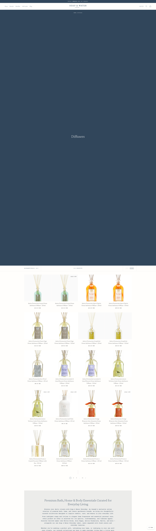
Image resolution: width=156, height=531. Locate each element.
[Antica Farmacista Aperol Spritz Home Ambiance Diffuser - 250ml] (91, 288)
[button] (141, 7)
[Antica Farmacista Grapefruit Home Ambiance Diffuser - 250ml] (91, 325)
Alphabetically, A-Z (31, 268)
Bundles (18, 6)
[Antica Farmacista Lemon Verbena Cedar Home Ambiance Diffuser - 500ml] (37, 403)
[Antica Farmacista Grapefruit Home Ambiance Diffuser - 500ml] (118, 325)
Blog (31, 6)
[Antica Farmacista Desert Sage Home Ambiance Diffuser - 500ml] (64, 325)
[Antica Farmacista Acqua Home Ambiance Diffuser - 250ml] (37, 288)
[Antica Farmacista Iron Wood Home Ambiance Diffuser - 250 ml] (37, 363)
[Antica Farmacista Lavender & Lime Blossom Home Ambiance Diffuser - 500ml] (91, 363)
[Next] (86, 478)
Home (75, 12)
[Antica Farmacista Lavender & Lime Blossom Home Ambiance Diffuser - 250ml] (64, 363)
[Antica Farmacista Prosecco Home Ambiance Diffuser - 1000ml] (64, 443)
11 (82, 478)
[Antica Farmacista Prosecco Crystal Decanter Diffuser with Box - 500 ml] (37, 443)
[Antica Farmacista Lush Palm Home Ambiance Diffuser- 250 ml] (64, 403)
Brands (12, 6)
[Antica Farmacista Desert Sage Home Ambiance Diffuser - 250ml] (37, 325)
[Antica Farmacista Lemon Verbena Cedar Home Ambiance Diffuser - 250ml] (118, 363)
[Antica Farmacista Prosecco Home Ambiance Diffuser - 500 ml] (118, 443)
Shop (6, 6)
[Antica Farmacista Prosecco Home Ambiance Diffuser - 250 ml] (91, 443)
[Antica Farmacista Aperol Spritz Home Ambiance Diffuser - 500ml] (118, 288)
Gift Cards (25, 6)
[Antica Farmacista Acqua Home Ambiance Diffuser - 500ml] (64, 288)
